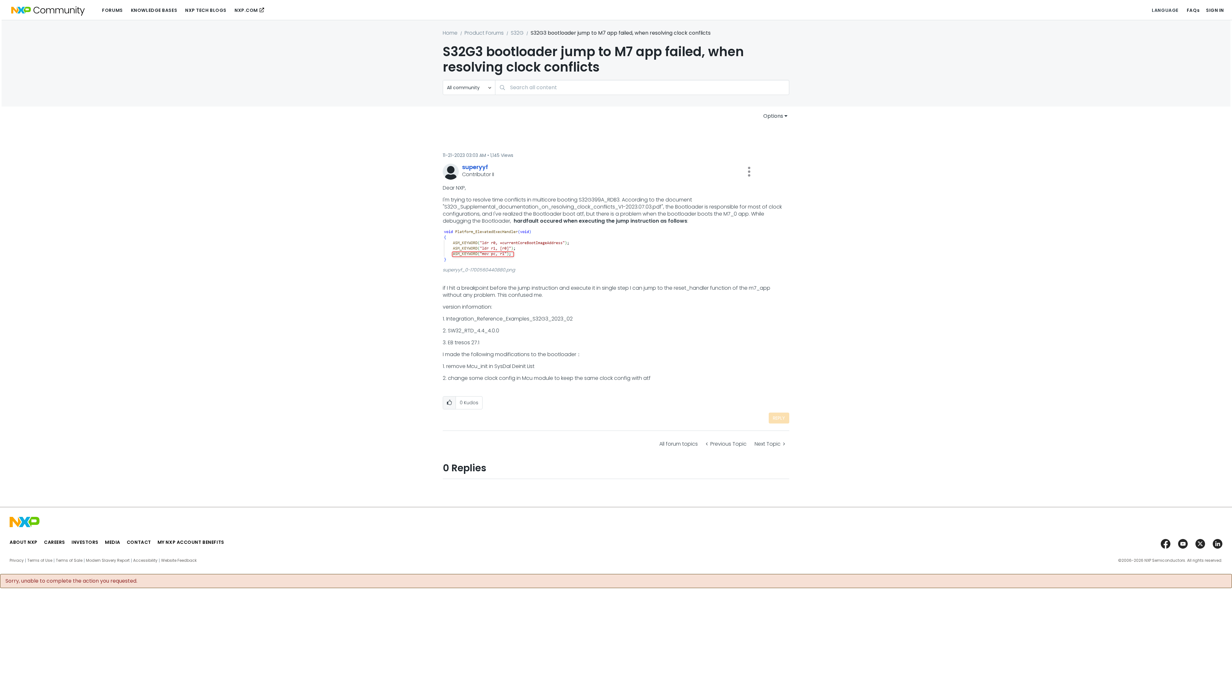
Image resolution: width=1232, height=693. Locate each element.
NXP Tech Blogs (206, 10)
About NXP (24, 542)
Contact (139, 542)
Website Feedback (179, 560)
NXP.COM (246, 10)
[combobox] (642, 87)
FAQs (1193, 10)
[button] (749, 172)
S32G (517, 33)
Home (450, 33)
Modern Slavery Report (108, 560)
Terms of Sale (69, 560)
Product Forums (484, 33)
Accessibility (145, 560)
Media (112, 542)
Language (1165, 10)
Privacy (17, 560)
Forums (112, 10)
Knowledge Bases (154, 10)
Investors (85, 542)
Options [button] (773, 116)
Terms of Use (39, 560)
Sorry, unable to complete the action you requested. (71, 581)
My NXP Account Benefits (191, 542)
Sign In (1215, 10)
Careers (54, 542)
